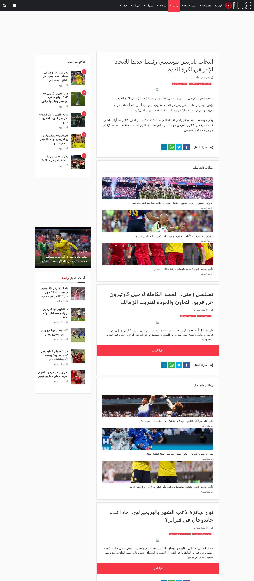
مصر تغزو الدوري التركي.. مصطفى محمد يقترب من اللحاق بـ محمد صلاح (55, 76)
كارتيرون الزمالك (188, 316)
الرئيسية (219, 5)
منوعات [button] (168, 5)
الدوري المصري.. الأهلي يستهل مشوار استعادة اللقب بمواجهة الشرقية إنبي (172, 203)
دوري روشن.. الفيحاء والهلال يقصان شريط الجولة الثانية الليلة (180, 453)
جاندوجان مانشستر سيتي (180, 534)
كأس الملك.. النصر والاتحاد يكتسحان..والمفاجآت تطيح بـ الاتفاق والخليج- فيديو (171, 486)
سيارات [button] (157, 5)
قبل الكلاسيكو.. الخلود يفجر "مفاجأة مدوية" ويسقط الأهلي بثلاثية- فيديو (54, 355)
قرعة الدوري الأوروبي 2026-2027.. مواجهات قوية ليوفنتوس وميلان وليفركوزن (54, 97)
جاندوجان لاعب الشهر (201, 534)
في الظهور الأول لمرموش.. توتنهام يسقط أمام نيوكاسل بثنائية (54, 313)
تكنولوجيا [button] (206, 5)
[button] (186, 147)
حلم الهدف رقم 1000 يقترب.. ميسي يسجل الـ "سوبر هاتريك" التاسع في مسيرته (53, 292)
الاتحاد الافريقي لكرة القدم (200, 84)
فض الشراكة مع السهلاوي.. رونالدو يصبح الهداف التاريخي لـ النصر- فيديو (53, 139)
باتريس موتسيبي (179, 84)
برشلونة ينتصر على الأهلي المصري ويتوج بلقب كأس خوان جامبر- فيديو (174, 236)
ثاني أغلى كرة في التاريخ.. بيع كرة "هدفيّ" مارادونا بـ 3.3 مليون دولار (176, 421)
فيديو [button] (135, 5)
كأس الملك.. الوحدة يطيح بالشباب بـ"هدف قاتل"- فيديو (183, 269)
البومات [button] (145, 5)
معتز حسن (205, 77)
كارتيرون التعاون (204, 316)
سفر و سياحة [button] (192, 5)
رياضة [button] (179, 5)
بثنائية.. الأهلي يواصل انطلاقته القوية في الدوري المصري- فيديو (53, 118)
